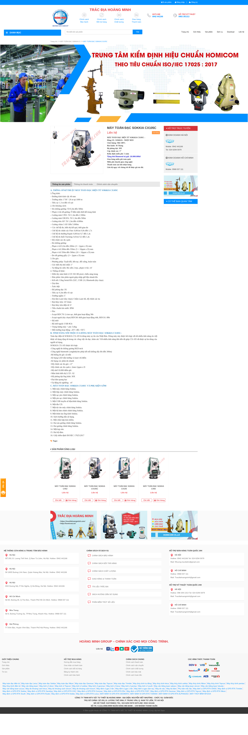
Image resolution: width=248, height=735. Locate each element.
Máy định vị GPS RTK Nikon (214, 691)
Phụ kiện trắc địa (185, 689)
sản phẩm (167, 2)
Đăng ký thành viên (71, 672)
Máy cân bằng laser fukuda (212, 686)
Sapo (163, 710)
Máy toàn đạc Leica (29, 683)
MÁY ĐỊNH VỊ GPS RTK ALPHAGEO (173, 694)
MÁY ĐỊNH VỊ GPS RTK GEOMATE (114, 694)
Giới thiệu (197, 32)
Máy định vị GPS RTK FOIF (138, 691)
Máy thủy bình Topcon (216, 683)
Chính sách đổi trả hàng (104, 563)
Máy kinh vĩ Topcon (63, 686)
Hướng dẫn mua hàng (72, 662)
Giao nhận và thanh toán (73, 665)
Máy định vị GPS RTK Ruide (38, 694)
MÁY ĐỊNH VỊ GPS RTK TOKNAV (143, 694)
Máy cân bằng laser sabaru (165, 686)
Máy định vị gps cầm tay (144, 689)
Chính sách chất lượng (104, 571)
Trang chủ (185, 32)
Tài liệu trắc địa (100, 587)
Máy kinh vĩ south (145, 686)
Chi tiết (58, 500)
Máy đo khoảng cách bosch (84, 689)
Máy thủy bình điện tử (11, 686)
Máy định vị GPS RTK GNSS (204, 689)
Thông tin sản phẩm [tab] (61, 184)
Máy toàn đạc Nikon (65, 683)
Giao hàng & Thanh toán (104, 579)
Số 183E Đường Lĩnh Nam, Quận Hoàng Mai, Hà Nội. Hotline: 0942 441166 (36, 570)
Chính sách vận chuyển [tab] (107, 184)
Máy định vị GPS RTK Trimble (230, 689)
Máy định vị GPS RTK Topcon (189, 691)
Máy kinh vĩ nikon (46, 686)
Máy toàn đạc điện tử (11, 683)
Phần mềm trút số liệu (103, 602)
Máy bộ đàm (171, 689)
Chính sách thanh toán (134, 662)
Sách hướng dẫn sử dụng (105, 594)
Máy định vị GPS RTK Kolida (63, 694)
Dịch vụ (220, 32)
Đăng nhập (180, 2)
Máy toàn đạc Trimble (123, 683)
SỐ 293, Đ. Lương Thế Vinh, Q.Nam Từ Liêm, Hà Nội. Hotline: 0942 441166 (36, 556)
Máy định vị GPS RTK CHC (65, 691)
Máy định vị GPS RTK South (14, 694)
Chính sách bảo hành (102, 556)
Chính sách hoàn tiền (134, 675)
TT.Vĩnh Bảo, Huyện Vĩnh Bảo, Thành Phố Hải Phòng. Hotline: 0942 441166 (36, 626)
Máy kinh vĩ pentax (129, 686)
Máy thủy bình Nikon (197, 683)
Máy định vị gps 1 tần (124, 689)
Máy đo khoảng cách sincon (59, 689)
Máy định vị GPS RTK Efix (114, 691)
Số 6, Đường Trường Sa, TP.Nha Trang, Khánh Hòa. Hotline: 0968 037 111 (35, 612)
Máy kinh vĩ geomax (97, 686)
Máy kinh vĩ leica (113, 686)
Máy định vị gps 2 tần (105, 689)
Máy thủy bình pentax (235, 683)
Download (230, 32)
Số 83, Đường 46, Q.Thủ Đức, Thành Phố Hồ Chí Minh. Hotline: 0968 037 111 (37, 598)
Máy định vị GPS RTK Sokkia (14, 691)
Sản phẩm (209, 32)
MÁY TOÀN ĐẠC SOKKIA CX (70, 41)
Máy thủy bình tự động (142, 683)
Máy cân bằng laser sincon (189, 686)
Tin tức (4, 672)
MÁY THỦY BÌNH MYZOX (200, 694)
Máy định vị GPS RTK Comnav (90, 691)
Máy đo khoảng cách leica (36, 689)
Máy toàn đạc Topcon (104, 683)
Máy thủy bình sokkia (179, 683)
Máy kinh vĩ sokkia (79, 686)
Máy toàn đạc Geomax (84, 683)
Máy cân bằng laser (30, 686)
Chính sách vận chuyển (135, 665)
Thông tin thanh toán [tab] (83, 184)
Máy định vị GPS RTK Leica (87, 694)
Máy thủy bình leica (161, 683)
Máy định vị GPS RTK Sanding (40, 691)
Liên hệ (241, 32)
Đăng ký (194, 2)
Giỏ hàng (72, 500)
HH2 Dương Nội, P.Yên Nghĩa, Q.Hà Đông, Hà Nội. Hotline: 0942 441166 (35, 584)
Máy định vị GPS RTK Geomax (163, 691)
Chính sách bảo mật (133, 672)
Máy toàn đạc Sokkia (47, 683)
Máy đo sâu (160, 689)
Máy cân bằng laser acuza (13, 689)
